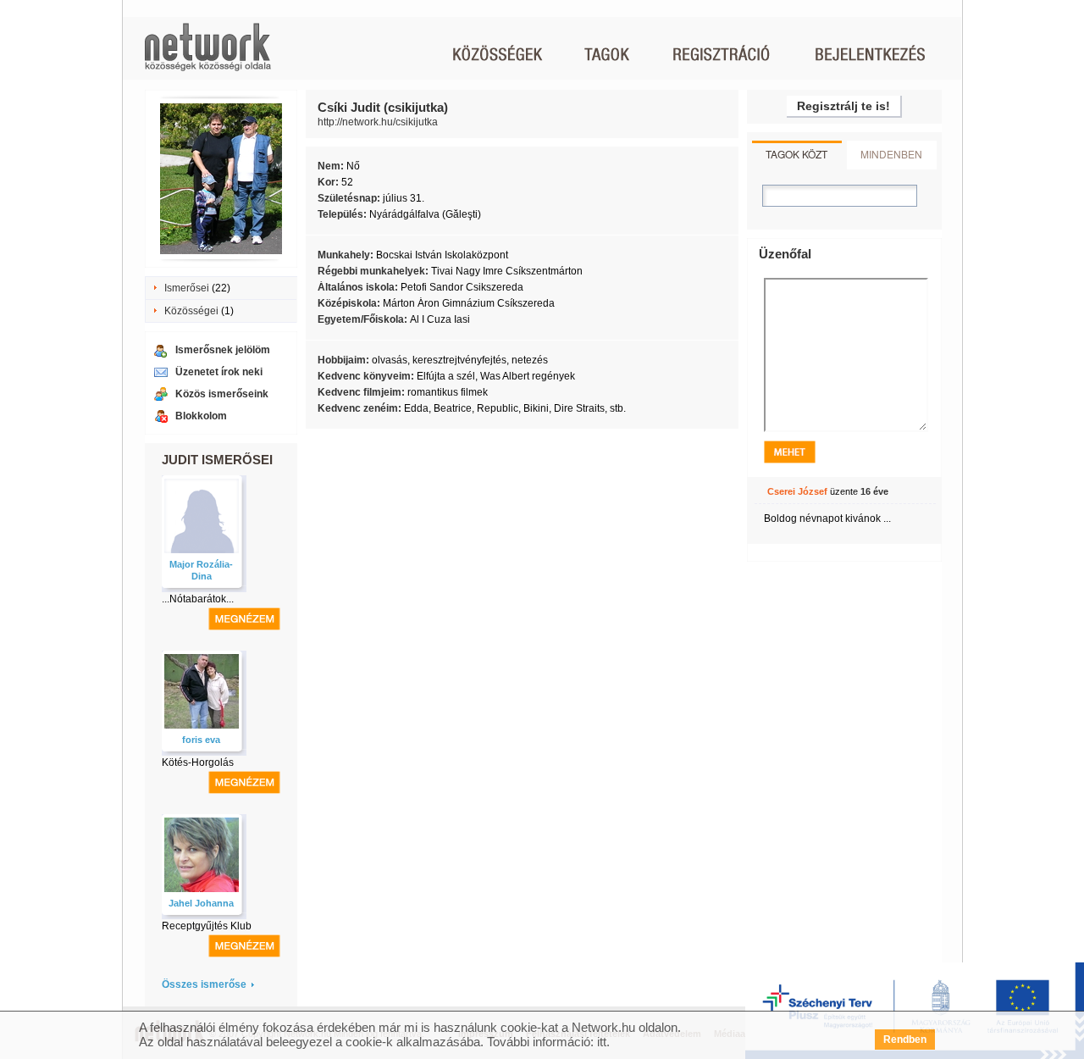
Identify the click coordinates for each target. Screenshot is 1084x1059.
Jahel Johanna (201, 903)
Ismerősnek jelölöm (222, 350)
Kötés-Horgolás (198, 762)
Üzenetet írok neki (219, 372)
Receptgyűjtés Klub (207, 926)
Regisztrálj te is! (843, 106)
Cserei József (797, 491)
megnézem (244, 618)
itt (601, 1041)
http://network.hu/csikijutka (378, 122)
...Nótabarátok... (198, 599)
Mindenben (891, 154)
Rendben (904, 1039)
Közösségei (191, 311)
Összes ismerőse (204, 984)
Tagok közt (796, 154)
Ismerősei (186, 288)
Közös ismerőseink (221, 394)
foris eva (201, 740)
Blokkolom (201, 416)
